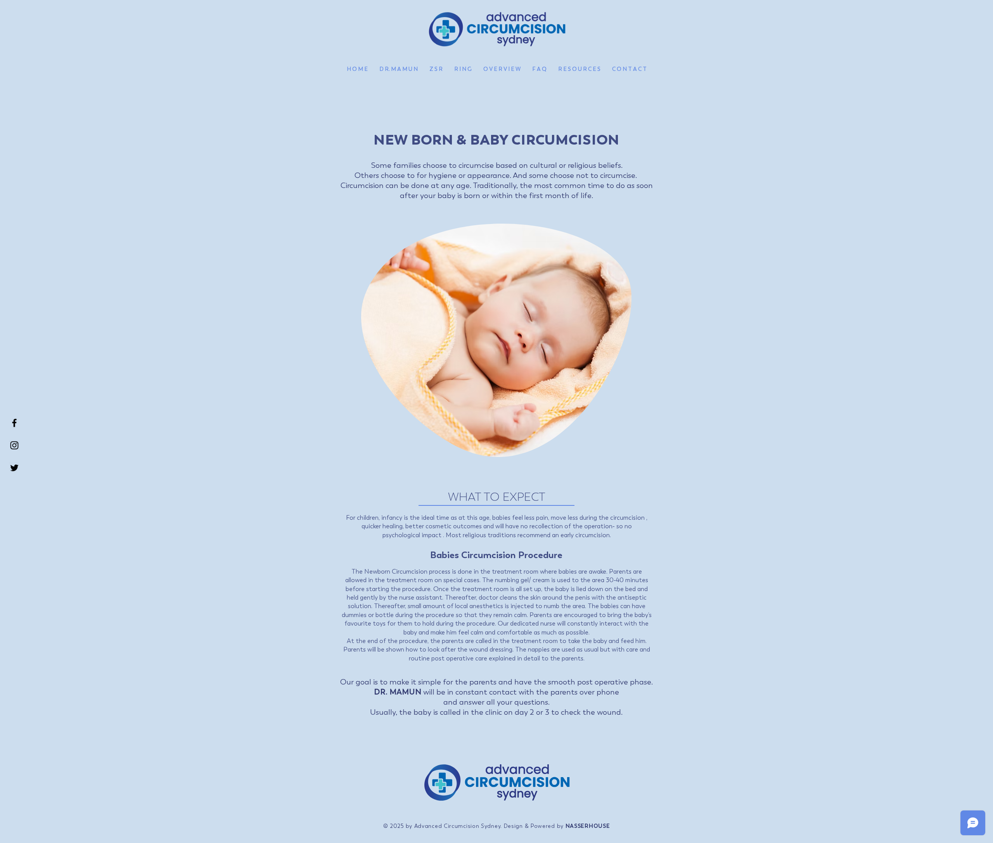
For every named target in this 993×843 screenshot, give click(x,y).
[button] (501, 69)
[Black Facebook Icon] (14, 422)
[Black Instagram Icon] (14, 445)
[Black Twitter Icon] (14, 467)
